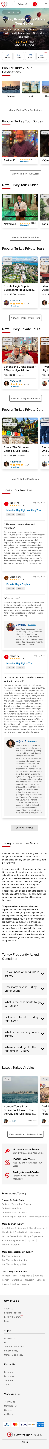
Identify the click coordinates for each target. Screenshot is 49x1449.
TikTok (7, 1384)
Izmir (15, 1275)
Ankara (5, 1284)
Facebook (9, 1376)
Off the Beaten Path (12, 1236)
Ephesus (40, 1280)
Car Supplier (10, 1406)
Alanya (25, 1284)
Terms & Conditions (14, 1346)
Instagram (9, 1372)
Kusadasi (39, 1275)
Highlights (7, 1232)
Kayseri (5, 1280)
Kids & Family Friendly (13, 1240)
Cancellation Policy (13, 1355)
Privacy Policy (11, 1350)
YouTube (8, 1380)
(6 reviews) (32, 741)
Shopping (35, 1232)
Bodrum (15, 1284)
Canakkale (17, 1280)
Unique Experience (33, 1236)
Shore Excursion (37, 1228)
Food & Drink (21, 1232)
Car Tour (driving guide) (14, 1264)
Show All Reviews (24, 827)
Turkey (5, 1204)
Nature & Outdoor (11, 1244)
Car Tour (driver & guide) (14, 1260)
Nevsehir (29, 1280)
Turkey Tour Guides (21, 1204)
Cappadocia (26, 1275)
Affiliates (8, 1414)
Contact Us (9, 1338)
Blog (6, 1321)
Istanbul (6, 1275)
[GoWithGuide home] (4, 4)
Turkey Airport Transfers (14, 1216)
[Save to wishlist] (35, 133)
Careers (8, 1410)
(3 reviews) (32, 625)
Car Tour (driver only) (13, 1256)
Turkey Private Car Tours (14, 1212)
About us (8, 1308)
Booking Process (12, 1312)
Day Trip (31, 1240)
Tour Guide (9, 1401)
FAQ (6, 1342)
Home (7, 12)
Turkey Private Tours (12, 1208)
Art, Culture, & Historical (14, 1228)
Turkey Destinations (39, 1216)
